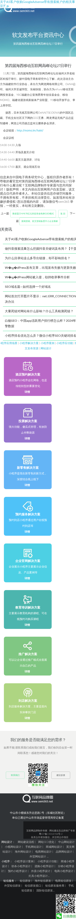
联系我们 (15, 775)
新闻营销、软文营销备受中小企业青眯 (39, 221)
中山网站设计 (66, 842)
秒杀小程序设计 (21, 866)
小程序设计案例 (24, 861)
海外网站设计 (23, 851)
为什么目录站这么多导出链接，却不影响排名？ (37, 258)
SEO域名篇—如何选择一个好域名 (28, 286)
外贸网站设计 (38, 856)
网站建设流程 (26, 842)
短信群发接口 (33, 885)
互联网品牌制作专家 (36, 830)
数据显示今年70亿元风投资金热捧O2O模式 (33, 214)
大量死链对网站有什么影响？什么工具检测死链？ (39, 311)
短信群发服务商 (54, 885)
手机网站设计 (33, 847)
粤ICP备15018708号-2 (51, 834)
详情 (27, 392)
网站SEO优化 (46, 842)
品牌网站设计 (64, 851)
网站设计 (46, 348)
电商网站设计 (43, 851)
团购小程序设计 (44, 866)
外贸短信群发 (12, 885)
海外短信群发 (43, 881)
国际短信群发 (44, 890)
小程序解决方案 (29, 343)
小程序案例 (47, 343)
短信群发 (25, 881)
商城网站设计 (54, 847)
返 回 (62, 214)
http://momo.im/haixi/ (30, 130)
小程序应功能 (65, 343)
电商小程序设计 (63, 871)
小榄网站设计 (13, 847)
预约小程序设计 (17, 871)
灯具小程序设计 (38, 876)
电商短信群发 (63, 881)
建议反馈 (61, 775)
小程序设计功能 (47, 861)
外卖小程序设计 (40, 871)
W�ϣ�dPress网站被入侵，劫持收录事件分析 (37, 277)
